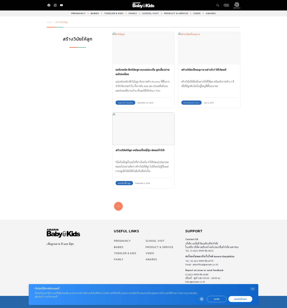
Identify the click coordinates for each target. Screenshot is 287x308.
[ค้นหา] (218, 5)
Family (133, 13)
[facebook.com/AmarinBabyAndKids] (49, 5)
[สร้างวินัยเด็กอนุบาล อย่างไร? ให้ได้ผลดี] (209, 48)
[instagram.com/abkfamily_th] (55, 5)
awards (211, 13)
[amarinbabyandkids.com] (144, 5)
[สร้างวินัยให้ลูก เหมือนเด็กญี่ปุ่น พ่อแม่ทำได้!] (143, 128)
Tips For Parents (125, 102)
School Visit (150, 13)
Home (49, 22)
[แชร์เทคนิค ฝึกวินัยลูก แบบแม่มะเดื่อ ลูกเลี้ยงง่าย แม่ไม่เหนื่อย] (143, 48)
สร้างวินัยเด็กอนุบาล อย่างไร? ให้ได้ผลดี (203, 70)
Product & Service (176, 13)
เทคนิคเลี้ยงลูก (124, 183)
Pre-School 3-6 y (191, 102)
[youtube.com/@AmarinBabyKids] (61, 5)
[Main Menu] (226, 5)
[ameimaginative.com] (236, 5)
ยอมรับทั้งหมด (240, 299)
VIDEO (197, 13)
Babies (95, 13)
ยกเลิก (217, 299)
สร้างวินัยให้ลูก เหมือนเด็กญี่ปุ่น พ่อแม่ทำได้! (140, 150)
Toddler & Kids (113, 13)
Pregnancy (78, 13)
